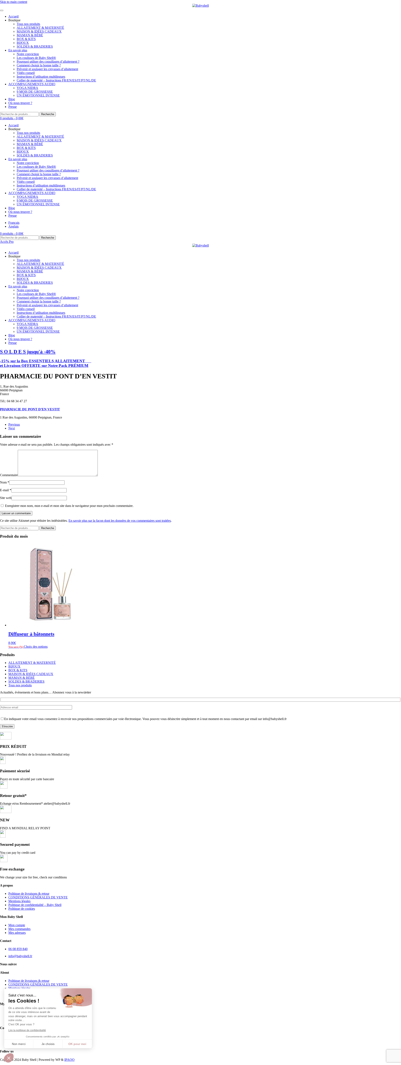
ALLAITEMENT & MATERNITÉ (40, 27)
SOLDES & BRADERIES (35, 46)
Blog (11, 99)
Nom (4, 482)
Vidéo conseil (26, 73)
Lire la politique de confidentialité (27, 1030)
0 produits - (11, 118)
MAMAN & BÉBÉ (30, 35)
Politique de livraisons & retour (28, 893)
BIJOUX (23, 43)
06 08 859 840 (18, 949)
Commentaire (9, 475)
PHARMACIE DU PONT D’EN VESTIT (30, 409)
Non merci (18, 1044)
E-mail (5, 490)
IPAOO (69, 1059)
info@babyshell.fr (20, 956)
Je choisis (48, 1044)
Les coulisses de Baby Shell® (36, 58)
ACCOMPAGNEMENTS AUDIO (31, 84)
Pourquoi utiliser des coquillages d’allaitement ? (48, 61)
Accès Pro (7, 241)
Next (11, 428)
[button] (9, 1058)
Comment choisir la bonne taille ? (39, 65)
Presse (12, 106)
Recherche (47, 114)
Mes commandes (19, 929)
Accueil (13, 16)
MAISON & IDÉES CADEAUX (39, 31)
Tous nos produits (28, 24)
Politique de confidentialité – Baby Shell (34, 905)
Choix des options (36, 646)
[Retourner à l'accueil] (200, 6)
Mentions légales (19, 901)
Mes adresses (17, 932)
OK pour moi (77, 1044)
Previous (14, 424)
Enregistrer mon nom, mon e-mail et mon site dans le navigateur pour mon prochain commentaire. (68, 506)
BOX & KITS (26, 39)
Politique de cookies (21, 908)
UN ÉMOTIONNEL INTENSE (38, 95)
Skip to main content (13, 2)
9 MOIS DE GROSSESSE (35, 91)
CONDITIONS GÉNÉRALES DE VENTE (38, 897)
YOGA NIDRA (27, 88)
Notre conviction (28, 54)
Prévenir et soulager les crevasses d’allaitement (47, 69)
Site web (5, 498)
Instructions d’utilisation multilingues (41, 76)
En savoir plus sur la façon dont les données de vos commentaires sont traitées (120, 520)
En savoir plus (17, 50)
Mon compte (16, 925)
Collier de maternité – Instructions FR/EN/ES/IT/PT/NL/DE (56, 80)
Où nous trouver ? (20, 103)
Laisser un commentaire (16, 513)
